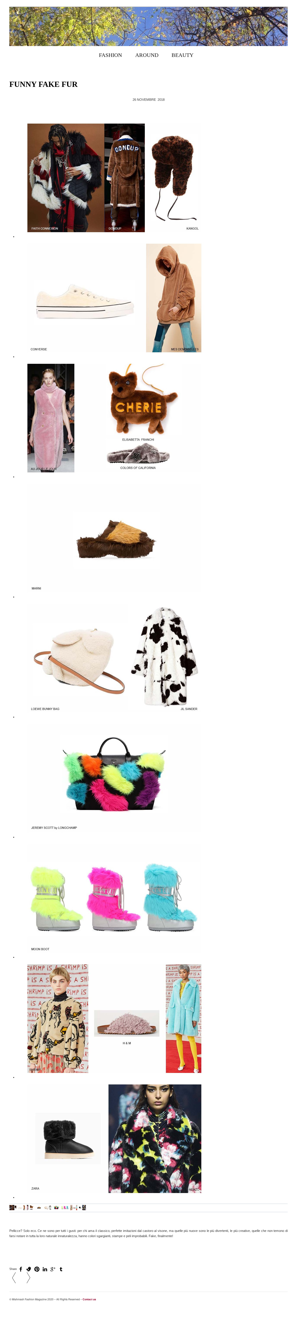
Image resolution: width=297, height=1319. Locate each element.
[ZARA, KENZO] (82, 1209)
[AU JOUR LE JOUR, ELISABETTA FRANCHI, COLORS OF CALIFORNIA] (30, 1209)
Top (285, 1308)
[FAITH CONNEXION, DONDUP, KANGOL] (12, 1209)
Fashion (110, 55)
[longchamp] (56, 1209)
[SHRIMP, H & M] (73, 1209)
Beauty (183, 55)
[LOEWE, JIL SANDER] (47, 1209)
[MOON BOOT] (65, 1209)
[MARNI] (38, 1209)
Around (147, 55)
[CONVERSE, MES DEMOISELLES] (21, 1209)
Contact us (89, 1299)
